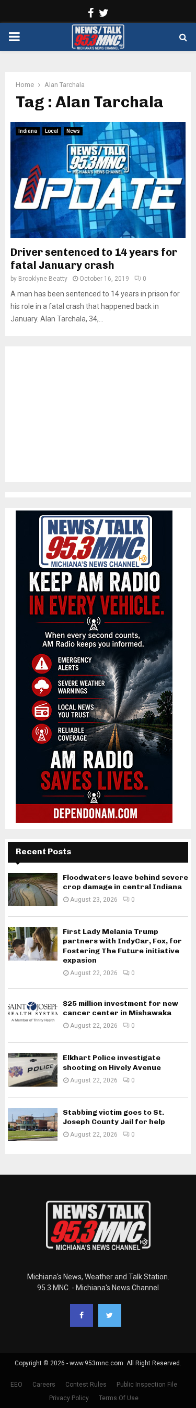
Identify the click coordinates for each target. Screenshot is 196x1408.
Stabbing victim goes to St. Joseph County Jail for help (114, 1117)
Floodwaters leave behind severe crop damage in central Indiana (125, 882)
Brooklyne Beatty (42, 278)
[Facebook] (81, 1315)
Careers (43, 1384)
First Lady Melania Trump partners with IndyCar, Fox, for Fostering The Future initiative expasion (122, 946)
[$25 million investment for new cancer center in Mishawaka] (32, 1015)
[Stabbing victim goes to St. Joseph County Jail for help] (32, 1124)
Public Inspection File (147, 1384)
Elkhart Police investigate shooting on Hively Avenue (112, 1062)
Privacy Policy (69, 1398)
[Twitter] (109, 1315)
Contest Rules (86, 1384)
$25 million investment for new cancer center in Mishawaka (120, 1008)
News (73, 131)
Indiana (27, 131)
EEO (16, 1384)
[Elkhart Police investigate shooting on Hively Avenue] (32, 1069)
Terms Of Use (119, 1398)
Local (52, 131)
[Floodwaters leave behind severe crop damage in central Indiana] (32, 889)
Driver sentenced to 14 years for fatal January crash (93, 258)
